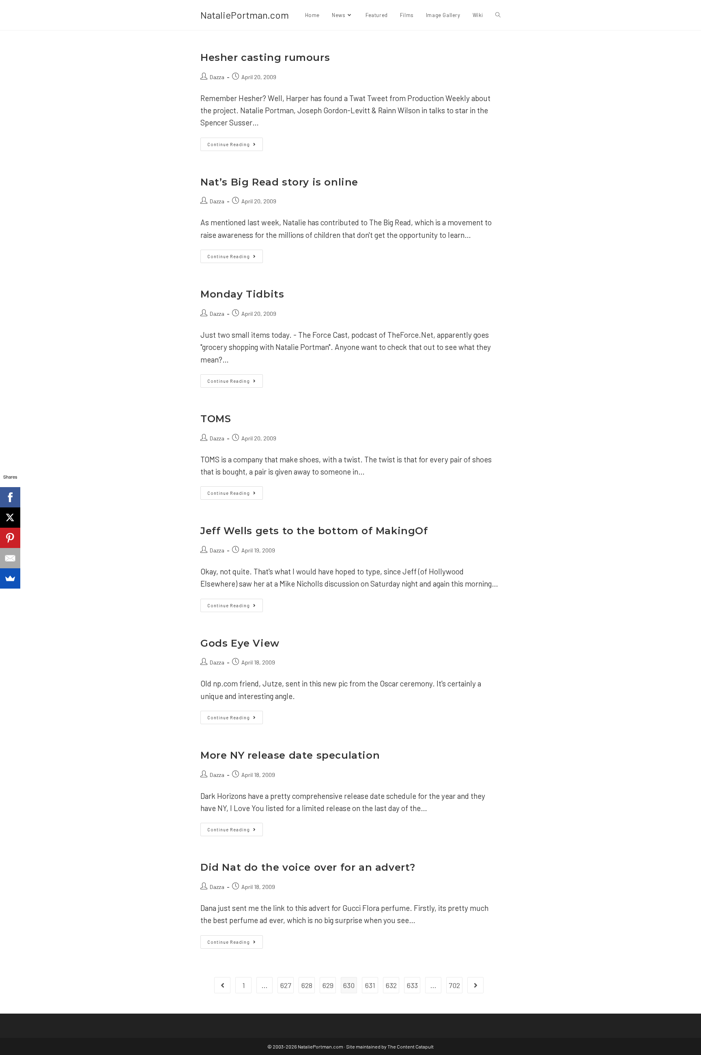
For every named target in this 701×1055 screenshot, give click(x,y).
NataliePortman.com (244, 15)
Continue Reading (235, 146)
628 (306, 985)
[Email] (10, 558)
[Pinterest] (10, 538)
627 (285, 985)
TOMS (215, 419)
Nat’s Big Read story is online (279, 182)
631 (370, 985)
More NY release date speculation (290, 755)
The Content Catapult (410, 1046)
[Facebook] (10, 497)
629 (328, 985)
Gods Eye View (240, 643)
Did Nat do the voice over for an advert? (307, 867)
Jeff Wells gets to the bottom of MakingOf (314, 531)
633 (412, 985)
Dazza (217, 76)
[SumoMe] (10, 578)
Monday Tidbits (242, 294)
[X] (10, 517)
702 (454, 985)
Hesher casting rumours (265, 57)
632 (391, 985)
